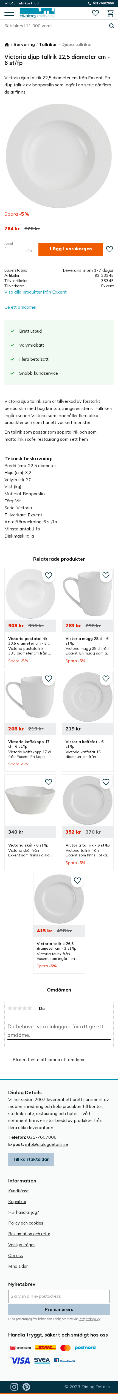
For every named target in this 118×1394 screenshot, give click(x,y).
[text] (12, 228)
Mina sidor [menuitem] (18, 1266)
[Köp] (70, 249)
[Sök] (111, 26)
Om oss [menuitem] (15, 1255)
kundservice (46, 373)
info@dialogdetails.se (46, 1144)
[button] (9, 13)
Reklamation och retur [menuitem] (29, 1233)
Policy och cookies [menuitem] (25, 1223)
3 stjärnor (19, 1008)
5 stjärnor (29, 1008)
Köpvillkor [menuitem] (17, 1201)
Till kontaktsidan (31, 1159)
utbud (36, 331)
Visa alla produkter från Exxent (35, 292)
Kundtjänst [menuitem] (18, 1190)
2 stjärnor (14, 1008)
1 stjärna (9, 1008)
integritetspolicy (89, 1319)
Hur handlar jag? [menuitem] (23, 1212)
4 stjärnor (24, 1008)
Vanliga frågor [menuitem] (21, 1244)
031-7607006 (42, 1137)
